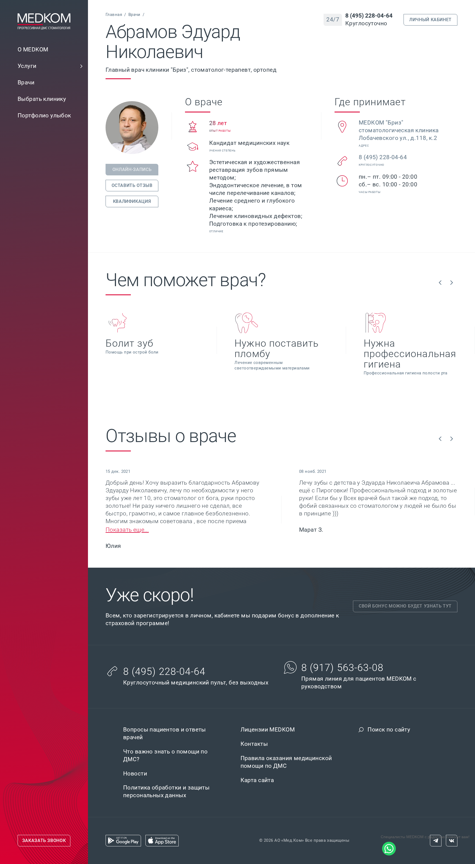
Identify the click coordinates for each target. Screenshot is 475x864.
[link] (44, 66)
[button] (81, 66)
